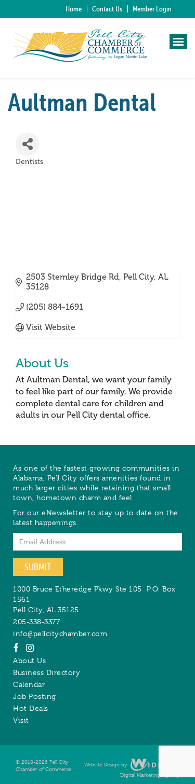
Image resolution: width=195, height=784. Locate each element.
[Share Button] (27, 144)
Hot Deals (30, 708)
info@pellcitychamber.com (60, 633)
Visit (21, 720)
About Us (29, 660)
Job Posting (34, 696)
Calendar (29, 684)
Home (74, 8)
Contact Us (107, 8)
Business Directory (46, 672)
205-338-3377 (36, 621)
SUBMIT (37, 566)
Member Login (152, 8)
